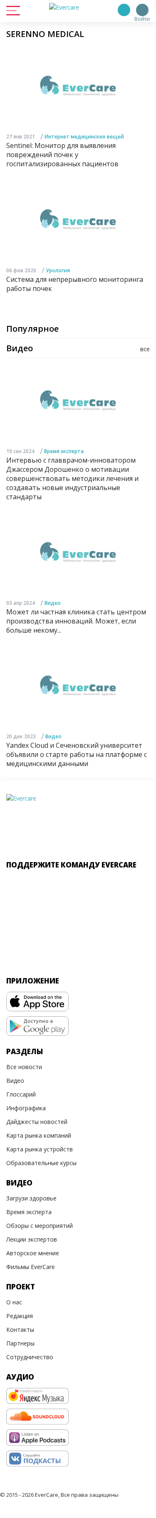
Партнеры (20, 1343)
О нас (14, 1302)
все (145, 349)
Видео (53, 602)
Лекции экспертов (31, 1239)
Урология (58, 270)
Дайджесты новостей (36, 1122)
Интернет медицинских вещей (84, 136)
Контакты (20, 1329)
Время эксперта (64, 451)
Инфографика (26, 1108)
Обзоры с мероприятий (39, 1226)
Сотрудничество (29, 1357)
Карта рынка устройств (39, 1149)
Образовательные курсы (41, 1163)
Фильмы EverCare (30, 1267)
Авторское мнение (32, 1253)
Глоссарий (21, 1094)
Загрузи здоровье (31, 1198)
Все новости (24, 1067)
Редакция (19, 1316)
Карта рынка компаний (38, 1135)
